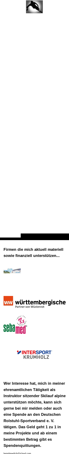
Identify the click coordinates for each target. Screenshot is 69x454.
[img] (34, 126)
